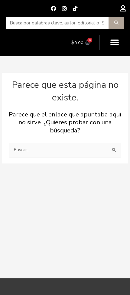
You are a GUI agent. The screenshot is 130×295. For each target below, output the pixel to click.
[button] (115, 42)
